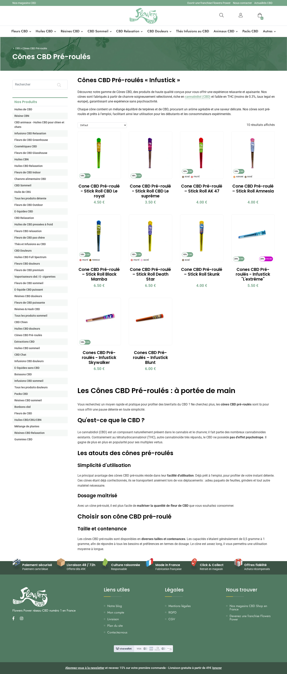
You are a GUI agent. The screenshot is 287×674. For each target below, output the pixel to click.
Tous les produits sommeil (30, 315)
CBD (17, 48)
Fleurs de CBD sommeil (28, 283)
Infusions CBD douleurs (29, 361)
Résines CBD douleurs (28, 296)
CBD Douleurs (157, 31)
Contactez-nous (117, 632)
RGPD (172, 612)
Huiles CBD (44, 31)
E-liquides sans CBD (26, 368)
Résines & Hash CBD (27, 309)
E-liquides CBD (23, 211)
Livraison (113, 619)
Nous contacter (242, 3)
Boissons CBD (23, 374)
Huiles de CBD (23, 109)
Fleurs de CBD (23, 413)
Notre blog (114, 606)
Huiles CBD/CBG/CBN (27, 420)
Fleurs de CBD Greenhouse (31, 140)
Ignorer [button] (217, 668)
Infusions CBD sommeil (28, 381)
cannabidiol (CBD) (197, 97)
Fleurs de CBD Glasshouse (30, 153)
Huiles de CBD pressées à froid (33, 224)
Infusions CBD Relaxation (30, 133)
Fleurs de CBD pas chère (29, 237)
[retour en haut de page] (277, 652)
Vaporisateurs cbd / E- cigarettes (34, 276)
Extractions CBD (24, 341)
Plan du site (115, 625)
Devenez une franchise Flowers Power (250, 618)
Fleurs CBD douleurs (27, 263)
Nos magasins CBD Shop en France (248, 608)
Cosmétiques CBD (25, 146)
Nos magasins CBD (24, 3)
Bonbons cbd (22, 407)
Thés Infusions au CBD (192, 31)
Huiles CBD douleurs (27, 328)
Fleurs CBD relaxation (28, 231)
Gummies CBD (23, 439)
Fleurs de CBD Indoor (27, 172)
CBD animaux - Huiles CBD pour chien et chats (39, 125)
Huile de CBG (22, 192)
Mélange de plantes (26, 426)
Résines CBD (70, 31)
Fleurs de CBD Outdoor (28, 205)
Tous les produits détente (30, 198)
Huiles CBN (21, 159)
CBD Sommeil (98, 31)
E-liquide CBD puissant (28, 289)
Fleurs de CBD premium (29, 270)
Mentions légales (179, 606)
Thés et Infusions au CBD (30, 244)
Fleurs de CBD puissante (29, 302)
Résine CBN (21, 116)
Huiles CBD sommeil (27, 348)
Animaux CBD (224, 31)
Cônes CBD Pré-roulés (28, 335)
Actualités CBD (263, 3)
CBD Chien (21, 322)
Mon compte (115, 612)
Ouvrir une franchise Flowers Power (209, 3)
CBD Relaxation (127, 31)
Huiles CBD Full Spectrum (30, 257)
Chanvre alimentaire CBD (30, 179)
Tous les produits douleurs (31, 387)
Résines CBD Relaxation (29, 433)
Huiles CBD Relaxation (28, 166)
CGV (171, 619)
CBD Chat (20, 354)
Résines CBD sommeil (28, 400)
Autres (267, 31)
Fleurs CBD (19, 31)
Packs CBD (250, 31)
